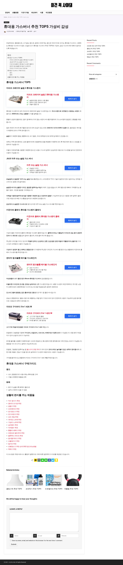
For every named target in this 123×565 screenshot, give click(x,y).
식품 (41, 12)
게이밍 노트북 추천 (14, 420)
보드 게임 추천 (13, 417)
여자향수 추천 (13, 428)
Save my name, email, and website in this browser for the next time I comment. (37, 540)
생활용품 (15, 12)
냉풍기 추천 (12, 406)
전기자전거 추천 (13, 414)
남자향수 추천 (13, 425)
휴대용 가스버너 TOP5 (14, 58)
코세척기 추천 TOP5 (33, 489)
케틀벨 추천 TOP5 (71, 489)
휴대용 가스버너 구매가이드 (16, 70)
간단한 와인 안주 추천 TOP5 (96, 46)
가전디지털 (25, 12)
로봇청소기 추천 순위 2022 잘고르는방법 (22, 446)
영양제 (7, 12)
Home (5, 17)
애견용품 (49, 12)
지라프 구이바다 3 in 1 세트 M (18, 68)
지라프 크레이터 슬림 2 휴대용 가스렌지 (21, 60)
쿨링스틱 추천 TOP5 (14, 489)
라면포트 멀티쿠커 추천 (16, 433)
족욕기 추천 (12, 449)
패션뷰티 (34, 12)
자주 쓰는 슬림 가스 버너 (37, 165)
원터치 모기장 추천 (14, 403)
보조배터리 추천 (13, 409)
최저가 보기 (72, 99)
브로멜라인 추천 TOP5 (53, 489)
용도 (11, 72)
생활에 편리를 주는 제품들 (15, 77)
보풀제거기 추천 (13, 441)
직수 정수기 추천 (14, 401)
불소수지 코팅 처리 (33, 349)
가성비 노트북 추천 (14, 422)
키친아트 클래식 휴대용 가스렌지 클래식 (22, 64)
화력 (11, 75)
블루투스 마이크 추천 (15, 436)
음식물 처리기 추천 (14, 438)
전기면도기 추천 (13, 412)
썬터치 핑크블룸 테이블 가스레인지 (20, 66)
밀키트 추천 (12, 444)
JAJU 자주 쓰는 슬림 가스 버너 (19, 62)
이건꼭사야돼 (10, 31)
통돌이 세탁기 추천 (14, 430)
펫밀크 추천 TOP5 (92, 57)
